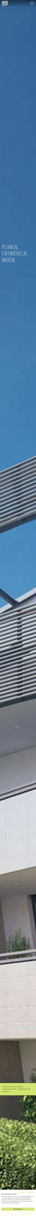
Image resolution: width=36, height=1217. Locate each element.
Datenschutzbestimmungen (27, 1192)
